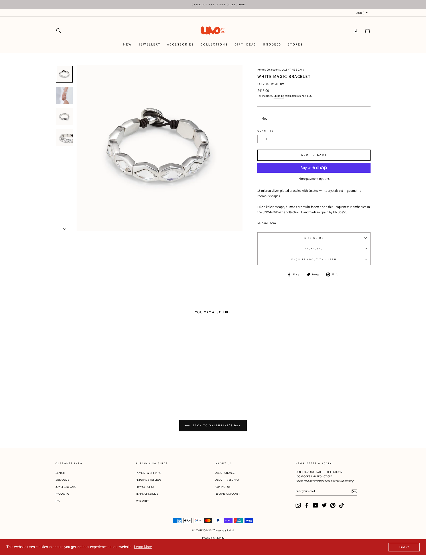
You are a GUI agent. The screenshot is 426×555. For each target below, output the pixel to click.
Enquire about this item (314, 259)
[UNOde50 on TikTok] (341, 505)
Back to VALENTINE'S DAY (216, 425)
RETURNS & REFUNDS (148, 480)
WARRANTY (142, 501)
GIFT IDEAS (245, 44)
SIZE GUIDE (314, 237)
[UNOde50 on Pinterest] (332, 505)
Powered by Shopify (213, 537)
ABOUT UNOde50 (225, 473)
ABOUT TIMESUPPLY (227, 480)
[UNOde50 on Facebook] (307, 505)
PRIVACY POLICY (145, 487)
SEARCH (60, 473)
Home (260, 69)
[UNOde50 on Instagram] (298, 505)
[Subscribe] (354, 491)
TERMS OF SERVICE (147, 494)
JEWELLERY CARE (65, 487)
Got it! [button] (404, 547)
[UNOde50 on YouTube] (315, 505)
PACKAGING (314, 248)
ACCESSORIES (180, 44)
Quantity (265, 130)
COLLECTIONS (214, 44)
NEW (127, 44)
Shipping (279, 96)
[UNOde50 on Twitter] (324, 505)
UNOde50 (272, 44)
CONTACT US (223, 487)
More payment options (314, 178)
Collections (273, 69)
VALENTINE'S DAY (292, 69)
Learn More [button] (143, 547)
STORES (295, 44)
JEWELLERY (149, 44)
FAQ (57, 501)
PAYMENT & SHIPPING (148, 473)
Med (264, 118)
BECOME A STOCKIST (227, 494)
